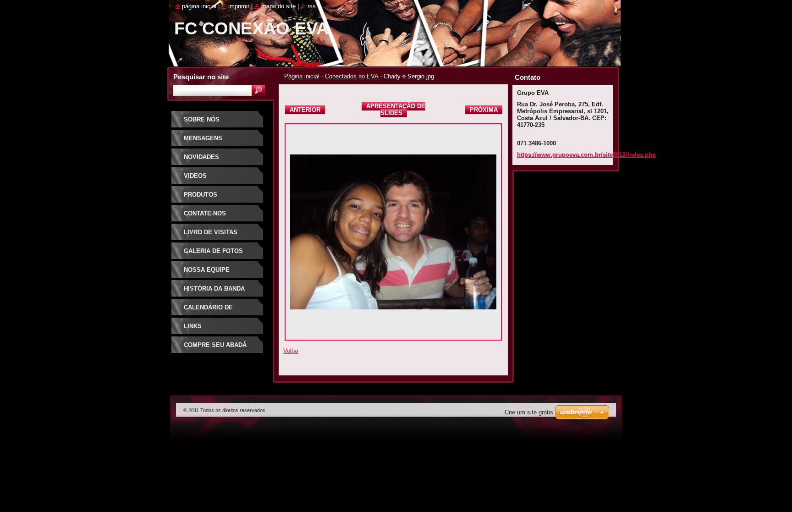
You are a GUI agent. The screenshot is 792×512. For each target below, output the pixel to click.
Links (193, 326)
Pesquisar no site (201, 77)
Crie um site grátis (529, 412)
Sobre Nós (202, 119)
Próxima (484, 109)
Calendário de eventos (208, 310)
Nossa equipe (207, 269)
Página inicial (301, 76)
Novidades (201, 157)
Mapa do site (278, 6)
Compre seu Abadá (215, 344)
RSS (312, 6)
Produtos (200, 194)
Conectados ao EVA (351, 76)
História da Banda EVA (214, 291)
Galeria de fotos (213, 251)
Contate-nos (205, 213)
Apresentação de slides (395, 109)
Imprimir (238, 6)
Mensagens (203, 138)
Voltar (290, 350)
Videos (195, 175)
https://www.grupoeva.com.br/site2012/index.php (586, 154)
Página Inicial (199, 6)
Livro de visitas (210, 232)
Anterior (305, 109)
